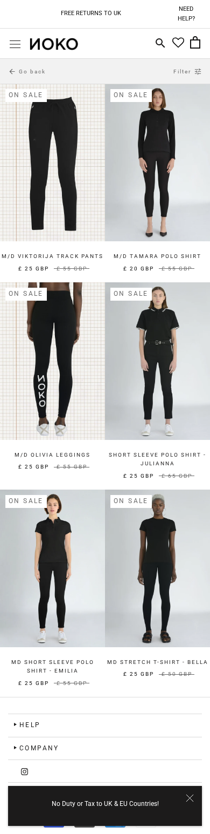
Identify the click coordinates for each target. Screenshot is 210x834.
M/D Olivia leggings (52, 455)
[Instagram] (24, 771)
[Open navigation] (15, 44)
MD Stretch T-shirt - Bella (157, 662)
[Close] (190, 798)
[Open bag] (195, 44)
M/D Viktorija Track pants (52, 256)
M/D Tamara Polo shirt (157, 256)
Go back (27, 71)
